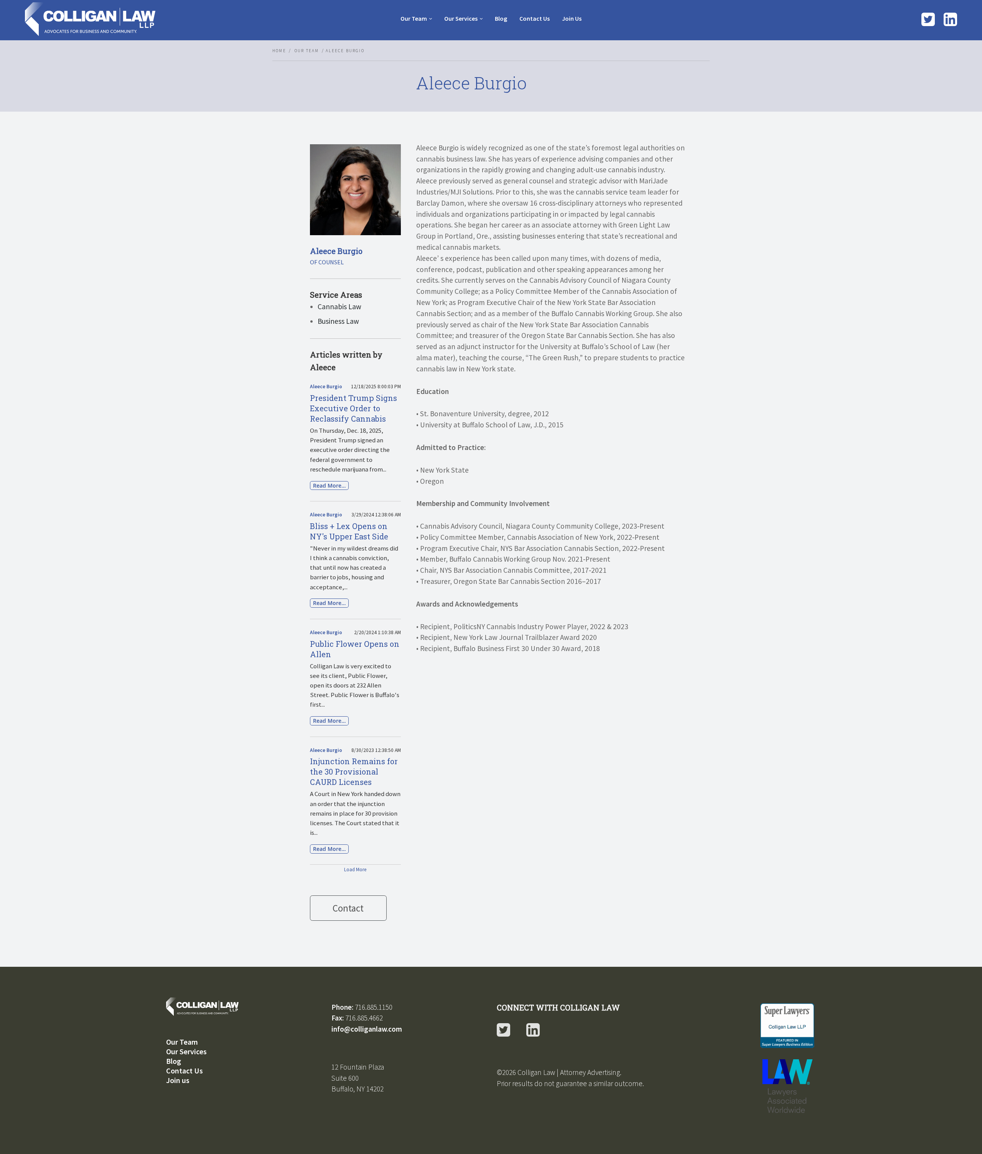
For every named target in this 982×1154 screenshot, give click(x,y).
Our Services (461, 18)
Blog (173, 1061)
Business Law (338, 321)
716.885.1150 (373, 1007)
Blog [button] (501, 18)
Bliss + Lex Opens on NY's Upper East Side (349, 531)
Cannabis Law (339, 306)
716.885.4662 (364, 1017)
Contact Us (184, 1070)
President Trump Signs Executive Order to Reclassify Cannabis (353, 408)
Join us (177, 1080)
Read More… (329, 485)
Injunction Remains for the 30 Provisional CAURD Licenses (354, 771)
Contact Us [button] (534, 18)
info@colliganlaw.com (366, 1029)
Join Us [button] (572, 18)
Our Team (413, 18)
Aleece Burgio (326, 386)
